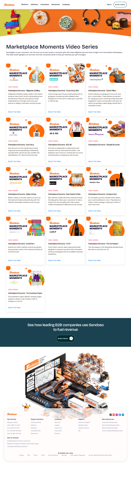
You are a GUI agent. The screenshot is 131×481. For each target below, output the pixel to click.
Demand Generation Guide (15, 449)
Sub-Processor (53, 455)
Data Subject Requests (77, 455)
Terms (35, 455)
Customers (58, 431)
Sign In (109, 4)
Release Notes (83, 425)
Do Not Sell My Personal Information (100, 455)
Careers (57, 425)
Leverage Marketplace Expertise (17, 446)
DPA (29, 455)
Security (64, 455)
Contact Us (58, 428)
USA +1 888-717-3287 (13, 425)
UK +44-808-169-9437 (14, 431)
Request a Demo (12, 422)
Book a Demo (120, 4)
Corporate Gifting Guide (109, 422)
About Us (57, 422)
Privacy (21, 455)
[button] (25, 4)
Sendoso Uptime (83, 428)
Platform (33, 425)
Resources (34, 433)
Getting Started (36, 422)
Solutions (34, 428)
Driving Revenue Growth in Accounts (18, 441)
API (79, 431)
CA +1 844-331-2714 (13, 428)
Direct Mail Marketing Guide (110, 425)
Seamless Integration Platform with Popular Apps (23, 444)
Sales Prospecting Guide (110, 428)
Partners (57, 433)
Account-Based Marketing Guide (112, 431)
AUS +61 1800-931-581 (14, 433)
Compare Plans (36, 431)
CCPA (43, 455)
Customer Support (84, 422)
